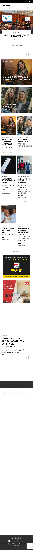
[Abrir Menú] (27, 7)
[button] (27, 55)
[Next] (30, 357)
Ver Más (16, 252)
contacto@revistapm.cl (18, 541)
